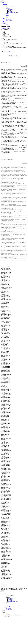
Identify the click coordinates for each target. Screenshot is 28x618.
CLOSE (2, 591)
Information (5, 4)
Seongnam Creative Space (13, 12)
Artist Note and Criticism (10, 6)
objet (6, 16)
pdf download (8, 51)
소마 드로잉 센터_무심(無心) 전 (6, 28)
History (7, 24)
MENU (2, 1)
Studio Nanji (10, 9)
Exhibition (5, 18)
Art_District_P (10, 11)
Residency (8, 8)
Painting (7, 15)
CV (6, 5)
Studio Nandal (10, 10)
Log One (4, 22)
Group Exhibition (9, 20)
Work (4, 14)
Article (7, 7)
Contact (7, 13)
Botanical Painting (9, 17)
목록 (1, 583)
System (4, 23)
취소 (1, 586)
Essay (4, 21)
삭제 (3, 586)
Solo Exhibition (8, 19)
